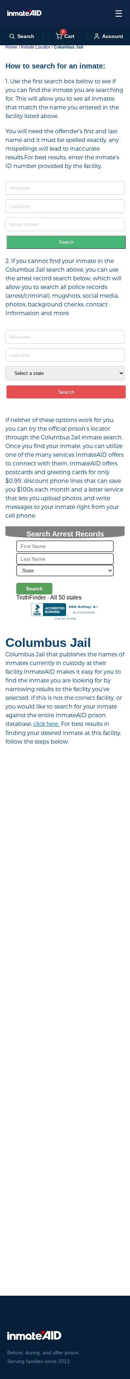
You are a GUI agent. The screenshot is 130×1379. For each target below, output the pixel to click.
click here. (47, 724)
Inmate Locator (35, 47)
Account (112, 36)
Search (66, 242)
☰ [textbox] (119, 13)
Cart (68, 36)
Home (11, 47)
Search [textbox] (25, 36)
